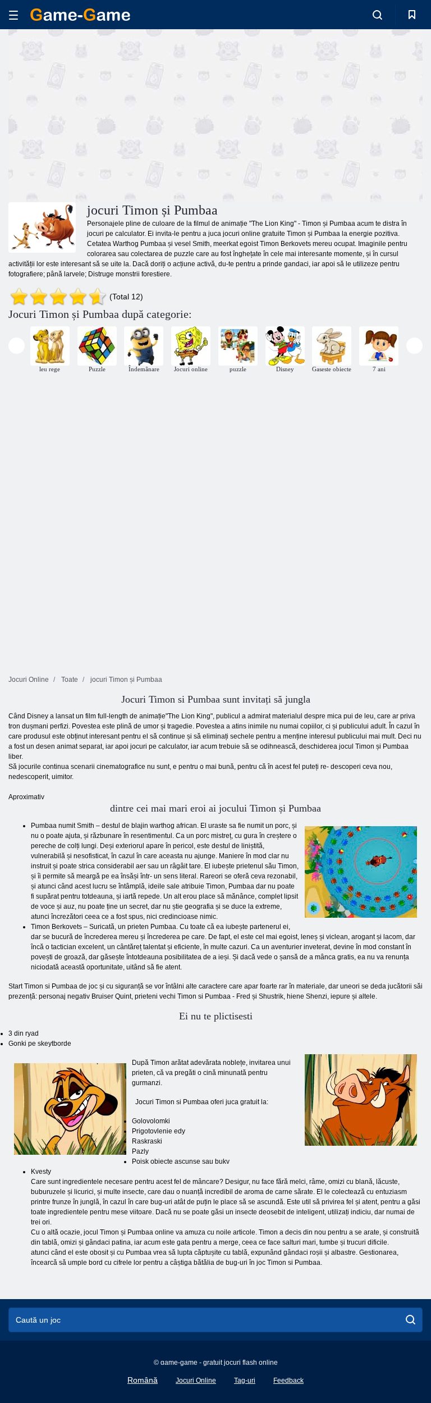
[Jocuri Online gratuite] (80, 14)
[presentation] (16, 346)
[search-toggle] (377, 14)
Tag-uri (244, 1380)
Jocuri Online (196, 1380)
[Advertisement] (112, 114)
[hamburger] (13, 15)
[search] (410, 1320)
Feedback (288, 1380)
